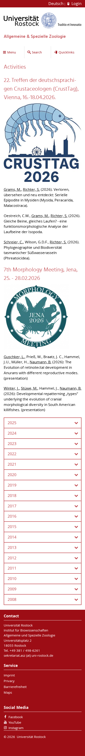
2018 (12, 495)
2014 (12, 537)
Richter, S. (31, 189)
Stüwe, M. (29, 388)
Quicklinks (66, 52)
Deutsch (56, 3)
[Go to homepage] (43, 20)
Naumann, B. (40, 362)
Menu (11, 52)
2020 (12, 474)
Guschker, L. (14, 356)
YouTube (14, 722)
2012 (12, 557)
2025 (12, 422)
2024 (12, 433)
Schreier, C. (13, 242)
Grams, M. (12, 189)
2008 (12, 599)
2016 (12, 516)
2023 (12, 443)
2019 (12, 485)
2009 (12, 589)
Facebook (15, 717)
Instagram (16, 728)
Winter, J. (11, 388)
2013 (12, 547)
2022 (12, 453)
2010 (12, 578)
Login (75, 3)
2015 (12, 526)
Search (37, 52)
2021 (12, 464)
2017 (12, 505)
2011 (12, 568)
